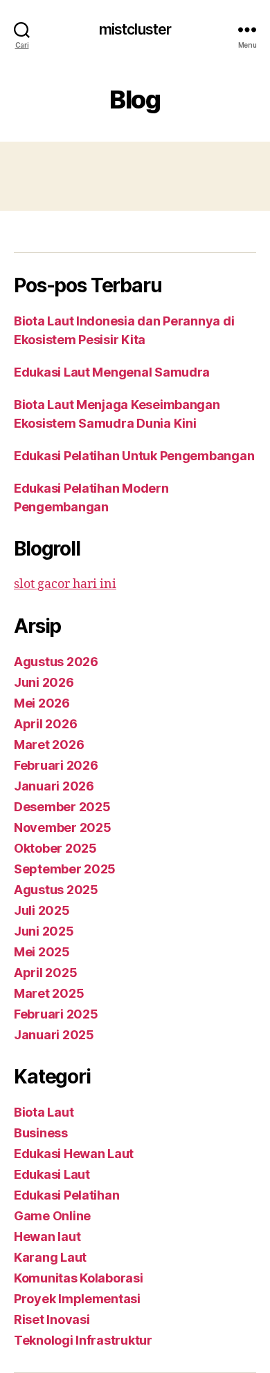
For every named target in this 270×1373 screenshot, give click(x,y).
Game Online (52, 1216)
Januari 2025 (54, 1035)
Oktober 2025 (55, 848)
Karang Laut (50, 1257)
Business (41, 1133)
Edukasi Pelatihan (66, 1195)
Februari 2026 (56, 765)
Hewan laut (47, 1236)
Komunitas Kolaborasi (78, 1278)
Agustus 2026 (56, 661)
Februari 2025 (56, 1014)
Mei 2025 (42, 952)
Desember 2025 (62, 806)
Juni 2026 (44, 682)
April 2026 (45, 724)
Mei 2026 (42, 703)
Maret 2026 (49, 744)
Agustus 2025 (56, 889)
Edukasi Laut (52, 1174)
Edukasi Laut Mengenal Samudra (112, 372)
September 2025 (65, 869)
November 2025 (62, 827)
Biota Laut (43, 1112)
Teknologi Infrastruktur (83, 1340)
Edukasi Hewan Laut (74, 1153)
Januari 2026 (54, 786)
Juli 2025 (42, 910)
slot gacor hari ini (65, 584)
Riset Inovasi (52, 1319)
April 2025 (45, 972)
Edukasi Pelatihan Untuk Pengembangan (134, 455)
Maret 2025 (49, 993)
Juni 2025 (44, 931)
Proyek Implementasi (77, 1298)
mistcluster (135, 29)
